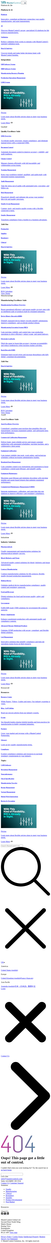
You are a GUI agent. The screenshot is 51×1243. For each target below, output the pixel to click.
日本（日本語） (21, 986)
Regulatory (10, 1196)
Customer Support (16, 1183)
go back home (6, 1170)
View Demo (5, 294)
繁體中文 (32, 986)
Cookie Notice (17, 1237)
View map (13, 1232)
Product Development (14, 1200)
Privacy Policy (6, 1237)
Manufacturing (11, 1191)
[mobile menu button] (24, 2)
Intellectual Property (31, 1237)
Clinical (9, 1193)
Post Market (10, 1202)
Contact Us (5, 1183)
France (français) (27, 978)
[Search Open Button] (25, 871)
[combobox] (12, 846)
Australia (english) (8, 986)
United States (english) (9, 970)
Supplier (9, 1198)
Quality (8, 1189)
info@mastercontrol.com (11, 1179)
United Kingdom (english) (11, 978)
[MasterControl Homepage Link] (11, 3)
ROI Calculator (6, 291)
